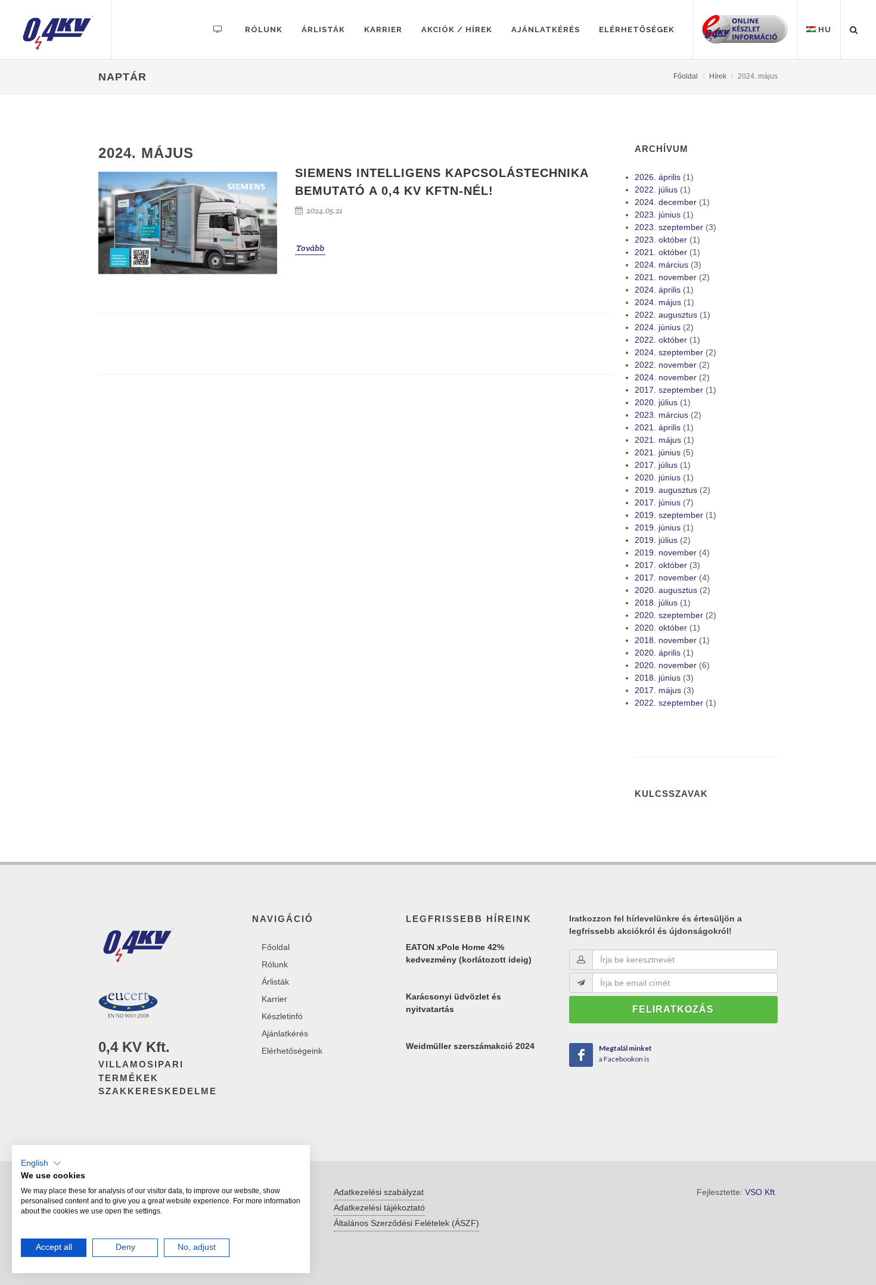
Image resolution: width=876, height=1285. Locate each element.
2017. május (658, 690)
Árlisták (323, 29)
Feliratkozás (673, 1009)
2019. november (666, 552)
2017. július (656, 465)
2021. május (658, 440)
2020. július (656, 402)
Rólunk (263, 29)
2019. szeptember (669, 515)
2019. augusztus (666, 490)
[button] (41, 1163)
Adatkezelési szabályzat (379, 1192)
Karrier (383, 29)
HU (823, 29)
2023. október (661, 239)
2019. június (658, 527)
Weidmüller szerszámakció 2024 (470, 1046)
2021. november (666, 277)
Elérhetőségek (637, 29)
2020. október (661, 627)
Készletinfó (282, 1016)
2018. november (666, 640)
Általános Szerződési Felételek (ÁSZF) (406, 1223)
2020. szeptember (669, 615)
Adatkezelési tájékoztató (379, 1207)
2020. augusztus (666, 590)
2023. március (661, 415)
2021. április (658, 427)
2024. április (658, 289)
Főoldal (685, 76)
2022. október (661, 339)
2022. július (656, 189)
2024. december (666, 202)
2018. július (656, 602)
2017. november (666, 577)
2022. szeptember (669, 702)
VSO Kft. (761, 1192)
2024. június (658, 327)
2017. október (661, 565)
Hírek (717, 76)
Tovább (310, 248)
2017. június (658, 502)
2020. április (658, 652)
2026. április (658, 177)
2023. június (658, 214)
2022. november (666, 365)
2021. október (661, 252)
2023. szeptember (669, 227)
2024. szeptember (669, 352)
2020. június (658, 477)
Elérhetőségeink (292, 1051)
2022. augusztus (666, 314)
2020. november (666, 665)
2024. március (661, 264)
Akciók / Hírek (456, 29)
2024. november (666, 377)
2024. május (658, 302)
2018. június (658, 677)
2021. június (658, 452)
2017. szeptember (669, 390)
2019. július (656, 540)
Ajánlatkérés (545, 29)
